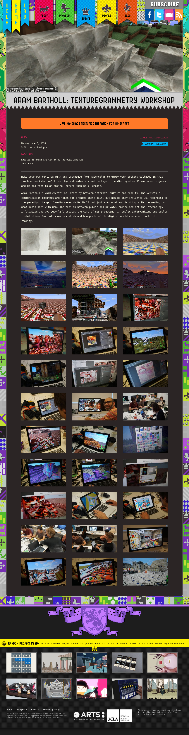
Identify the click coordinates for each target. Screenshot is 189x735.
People (45, 710)
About (10, 710)
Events (34, 710)
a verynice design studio (151, 714)
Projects (20, 710)
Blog (56, 710)
